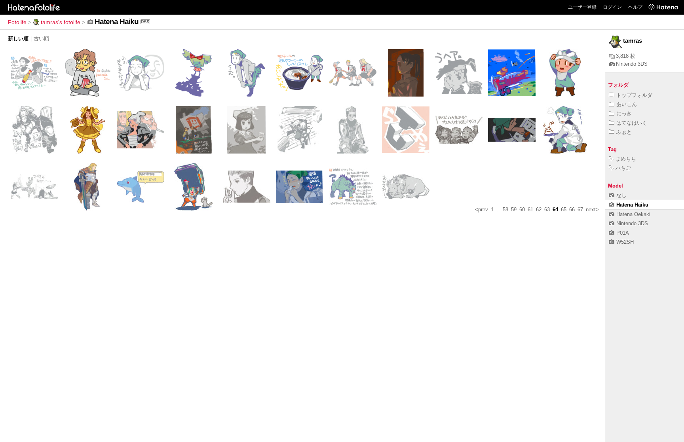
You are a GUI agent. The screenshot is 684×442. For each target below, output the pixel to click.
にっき (624, 113)
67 (580, 209)
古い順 (41, 39)
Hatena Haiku (632, 205)
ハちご (623, 168)
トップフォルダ (634, 95)
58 (505, 209)
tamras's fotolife (60, 22)
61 (530, 209)
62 (539, 209)
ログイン (612, 7)
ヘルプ (635, 7)
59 (514, 209)
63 (547, 209)
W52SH (625, 242)
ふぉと (624, 132)
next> (592, 209)
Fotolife (17, 22)
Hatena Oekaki (633, 214)
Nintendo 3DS (632, 64)
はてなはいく (631, 123)
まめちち (626, 159)
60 (522, 209)
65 (563, 209)
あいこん (626, 104)
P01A (622, 233)
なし (621, 195)
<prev (481, 209)
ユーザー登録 (582, 7)
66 (572, 209)
